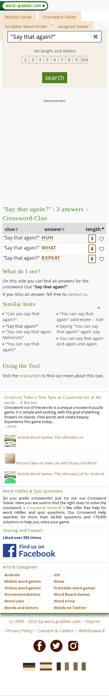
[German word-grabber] (27, 666)
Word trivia (64, 601)
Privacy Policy (20, 630)
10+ (84, 59)
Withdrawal (90, 630)
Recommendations (22, 594)
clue (10, 229)
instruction (30, 375)
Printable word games (74, 588)
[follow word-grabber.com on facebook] (29, 550)
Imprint (92, 621)
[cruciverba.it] (78, 666)
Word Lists (14, 601)
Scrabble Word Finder (26, 26)
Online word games (22, 588)
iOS (57, 575)
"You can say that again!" (21, 346)
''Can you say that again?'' (21, 316)
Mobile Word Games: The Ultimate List (50, 437)
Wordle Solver (18, 17)
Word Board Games (72, 594)
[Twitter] (54, 645)
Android (11, 575)
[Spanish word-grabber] (44, 666)
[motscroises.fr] (61, 666)
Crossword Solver (59, 17)
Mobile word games (22, 581)
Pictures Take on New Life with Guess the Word (56, 463)
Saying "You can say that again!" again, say (78, 329)
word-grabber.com (62, 621)
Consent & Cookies (56, 630)
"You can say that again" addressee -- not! (80, 316)
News (59, 581)
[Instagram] (71, 645)
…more (10, 426)
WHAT (49, 248)
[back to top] (99, 307)
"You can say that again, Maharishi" (27, 334)
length (93, 229)
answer (53, 229)
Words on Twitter (70, 607)
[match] (101, 238)
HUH (47, 237)
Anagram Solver (73, 26)
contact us (77, 294)
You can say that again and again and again (80, 341)
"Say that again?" (21, 237)
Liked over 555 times (22, 537)
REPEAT (51, 258)
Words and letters (21, 607)
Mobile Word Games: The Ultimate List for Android (60, 473)
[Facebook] (38, 645)
